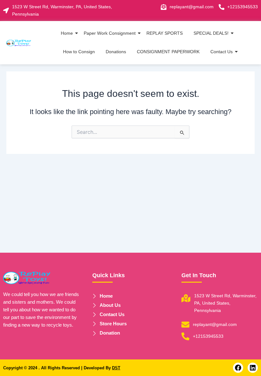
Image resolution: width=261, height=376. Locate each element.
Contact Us (221, 51)
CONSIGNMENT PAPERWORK (168, 51)
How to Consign (79, 51)
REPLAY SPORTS (164, 33)
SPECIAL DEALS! (211, 33)
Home (67, 33)
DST (116, 367)
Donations (116, 51)
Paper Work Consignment (110, 33)
